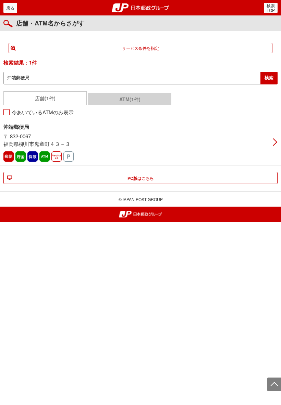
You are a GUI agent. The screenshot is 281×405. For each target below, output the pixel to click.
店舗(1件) (45, 98)
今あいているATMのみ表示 (43, 112)
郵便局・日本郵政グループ (140, 7)
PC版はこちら (140, 178)
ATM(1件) (129, 99)
